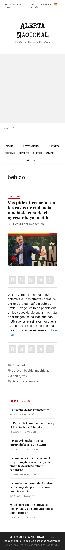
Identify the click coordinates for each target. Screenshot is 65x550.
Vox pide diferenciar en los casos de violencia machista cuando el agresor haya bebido (31, 209)
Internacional (31, 146)
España (9, 146)
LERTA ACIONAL (32, 31)
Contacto (53, 545)
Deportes (24, 153)
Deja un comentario (25, 381)
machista (41, 370)
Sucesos (37, 153)
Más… (29, 160)
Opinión (49, 153)
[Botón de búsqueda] (13, 128)
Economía (10, 153)
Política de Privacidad (33, 545)
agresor (17, 370)
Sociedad (54, 146)
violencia (14, 376)
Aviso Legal (12, 545)
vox (24, 376)
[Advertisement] (32, 88)
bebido (28, 370)
